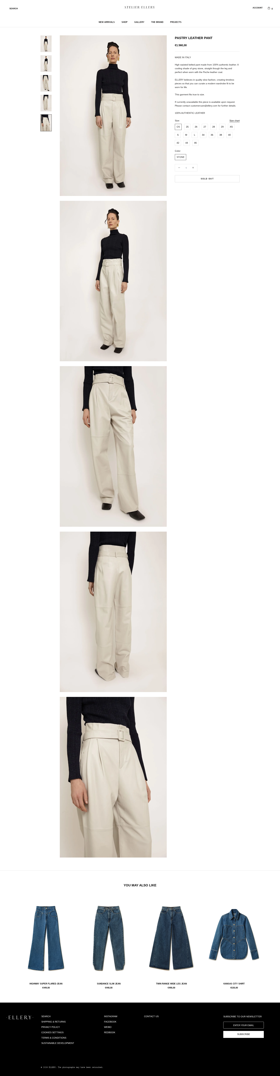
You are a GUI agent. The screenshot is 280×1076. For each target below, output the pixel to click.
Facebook (110, 1021)
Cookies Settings (52, 1032)
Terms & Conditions (53, 1037)
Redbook (109, 1032)
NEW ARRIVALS (107, 22)
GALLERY (139, 22)
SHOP (125, 22)
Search (46, 1016)
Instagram (110, 1016)
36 (212, 135)
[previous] (10, 940)
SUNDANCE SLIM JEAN (109, 983)
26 (196, 127)
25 (187, 127)
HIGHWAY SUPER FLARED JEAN (45, 983)
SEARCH (13, 8)
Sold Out (207, 179)
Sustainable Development (57, 1043)
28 (213, 127)
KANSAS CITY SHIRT (234, 983)
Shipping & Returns (53, 1021)
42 (178, 142)
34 (203, 135)
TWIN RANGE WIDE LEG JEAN (171, 983)
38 (220, 135)
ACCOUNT (257, 8)
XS (231, 127)
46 (195, 142)
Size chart (234, 120)
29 (222, 127)
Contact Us (151, 1016)
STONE (180, 157)
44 (186, 142)
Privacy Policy (50, 1027)
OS (178, 127)
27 (205, 127)
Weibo (107, 1027)
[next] (270, 940)
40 (229, 135)
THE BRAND (157, 22)
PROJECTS (175, 22)
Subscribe (243, 1034)
